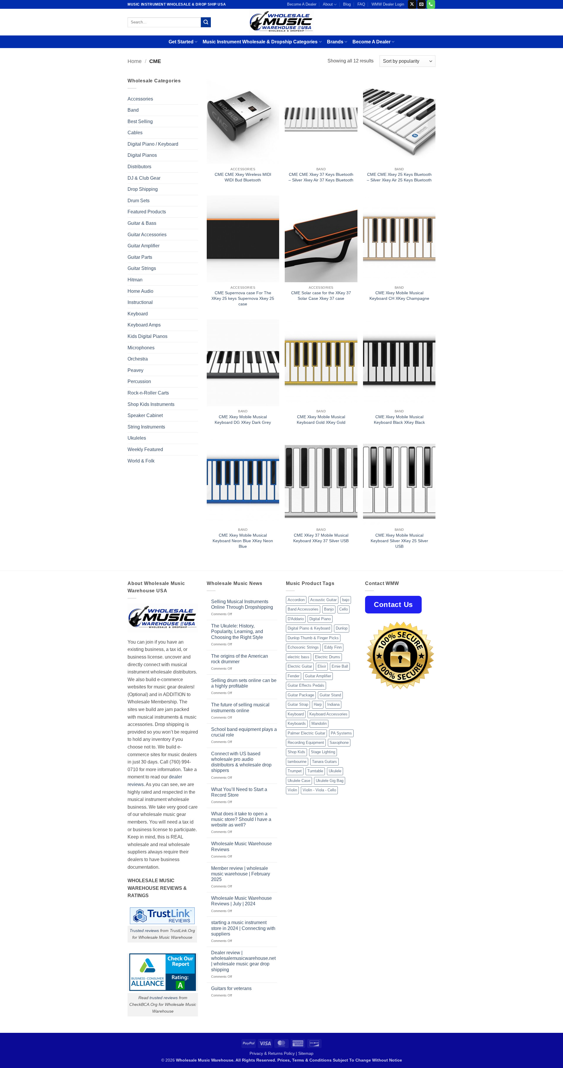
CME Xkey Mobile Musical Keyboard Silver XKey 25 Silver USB (399, 540)
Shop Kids (296, 752)
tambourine (297, 761)
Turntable (315, 771)
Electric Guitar (300, 666)
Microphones (141, 347)
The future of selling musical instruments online (240, 707)
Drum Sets (139, 200)
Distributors (139, 166)
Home (135, 61)
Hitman (135, 279)
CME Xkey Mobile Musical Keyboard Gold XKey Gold (321, 419)
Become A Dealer (301, 4)
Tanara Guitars (324, 761)
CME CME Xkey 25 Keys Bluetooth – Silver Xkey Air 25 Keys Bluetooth (399, 177)
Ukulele (335, 771)
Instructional (140, 302)
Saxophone (339, 742)
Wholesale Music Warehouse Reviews (241, 846)
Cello (343, 609)
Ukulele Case (299, 780)
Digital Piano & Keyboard (309, 628)
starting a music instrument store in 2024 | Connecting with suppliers (243, 928)
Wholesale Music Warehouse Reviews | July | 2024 (241, 901)
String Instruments (146, 426)
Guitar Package (301, 695)
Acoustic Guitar (323, 600)
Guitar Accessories (147, 234)
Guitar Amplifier (144, 245)
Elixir (322, 666)
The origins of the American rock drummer (239, 659)
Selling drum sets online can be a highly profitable (244, 683)
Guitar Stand (330, 695)
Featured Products (147, 211)
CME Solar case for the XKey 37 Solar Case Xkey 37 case (321, 295)
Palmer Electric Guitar (306, 733)
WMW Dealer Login (388, 4)
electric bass (298, 657)
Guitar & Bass (142, 223)
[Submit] (206, 22)
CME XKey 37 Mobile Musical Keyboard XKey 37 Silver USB (321, 538)
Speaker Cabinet (145, 415)
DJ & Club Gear (144, 178)
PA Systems (341, 733)
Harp (318, 704)
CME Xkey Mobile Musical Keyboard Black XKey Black (399, 419)
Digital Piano (320, 619)
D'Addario (296, 619)
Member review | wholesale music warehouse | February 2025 (240, 874)
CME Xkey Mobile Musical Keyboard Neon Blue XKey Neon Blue (243, 540)
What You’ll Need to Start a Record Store (239, 792)
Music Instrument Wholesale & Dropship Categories (260, 41)
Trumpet (295, 771)
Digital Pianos (142, 155)
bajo (345, 600)
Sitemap (305, 1053)
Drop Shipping (143, 189)
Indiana (333, 704)
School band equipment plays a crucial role (244, 732)
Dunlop (341, 628)
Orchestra (138, 358)
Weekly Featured (145, 449)
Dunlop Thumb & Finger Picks (313, 638)
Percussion (139, 381)
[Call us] (431, 4)
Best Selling (140, 121)
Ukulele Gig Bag (329, 780)
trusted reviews (164, 997)
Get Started (181, 41)
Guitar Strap (298, 704)
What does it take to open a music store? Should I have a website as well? (241, 819)
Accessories (140, 98)
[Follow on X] (412, 4)
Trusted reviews (144, 930)
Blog (347, 4)
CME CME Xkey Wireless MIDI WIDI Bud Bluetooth (243, 177)
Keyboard (138, 313)
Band (133, 110)
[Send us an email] (421, 4)
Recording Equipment (306, 742)
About (328, 4)
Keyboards (297, 723)
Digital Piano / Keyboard (153, 144)
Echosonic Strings (303, 647)
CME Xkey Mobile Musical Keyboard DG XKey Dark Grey (243, 419)
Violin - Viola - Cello (319, 790)
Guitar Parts (140, 257)
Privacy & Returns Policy (272, 1053)
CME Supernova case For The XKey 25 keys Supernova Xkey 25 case (242, 298)
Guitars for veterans (231, 988)
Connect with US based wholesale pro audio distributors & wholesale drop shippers (241, 762)
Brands (335, 41)
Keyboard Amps (144, 324)
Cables (135, 132)
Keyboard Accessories (328, 714)
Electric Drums (327, 657)
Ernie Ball (340, 666)
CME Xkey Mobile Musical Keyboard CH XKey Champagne (399, 295)
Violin (292, 790)
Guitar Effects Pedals (306, 685)
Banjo (329, 609)
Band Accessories (303, 609)
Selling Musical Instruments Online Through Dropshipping (242, 604)
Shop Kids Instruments (151, 404)
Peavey (135, 370)
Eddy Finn (333, 647)
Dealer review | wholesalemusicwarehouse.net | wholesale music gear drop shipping (243, 961)
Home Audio (140, 291)
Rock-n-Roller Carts (148, 392)
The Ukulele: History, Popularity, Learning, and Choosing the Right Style (237, 631)
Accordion (296, 600)
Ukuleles (137, 438)
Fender (293, 676)
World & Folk (141, 460)
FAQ (361, 4)
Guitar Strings (142, 268)
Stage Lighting (323, 752)
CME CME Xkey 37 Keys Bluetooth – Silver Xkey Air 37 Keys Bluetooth (321, 177)
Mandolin (319, 723)
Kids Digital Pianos (147, 336)
